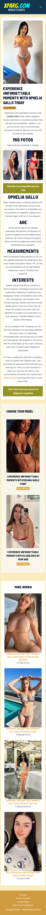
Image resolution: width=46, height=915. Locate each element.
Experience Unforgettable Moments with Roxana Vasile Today (23, 480)
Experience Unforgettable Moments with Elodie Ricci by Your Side (23, 556)
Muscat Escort (10, 378)
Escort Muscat (9, 108)
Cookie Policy (23, 902)
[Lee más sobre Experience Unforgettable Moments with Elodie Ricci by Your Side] (23, 521)
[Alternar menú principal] (41, 7)
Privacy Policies (23, 898)
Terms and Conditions (23, 905)
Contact (23, 895)
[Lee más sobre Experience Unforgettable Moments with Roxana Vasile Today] (23, 446)
